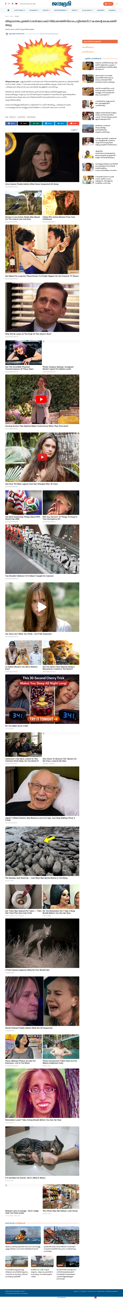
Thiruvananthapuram (51, 34)
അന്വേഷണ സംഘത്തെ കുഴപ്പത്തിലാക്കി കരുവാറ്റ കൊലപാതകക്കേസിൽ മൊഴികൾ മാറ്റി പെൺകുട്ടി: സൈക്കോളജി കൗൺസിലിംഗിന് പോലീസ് (105, 80)
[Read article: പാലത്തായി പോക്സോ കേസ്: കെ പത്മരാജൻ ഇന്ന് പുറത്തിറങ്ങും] (88, 104)
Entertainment (60, 10)
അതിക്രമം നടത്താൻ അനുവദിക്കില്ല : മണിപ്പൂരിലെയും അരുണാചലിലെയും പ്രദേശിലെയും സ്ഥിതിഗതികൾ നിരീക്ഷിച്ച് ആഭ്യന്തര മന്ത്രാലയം (106, 130)
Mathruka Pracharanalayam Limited (15, 1291)
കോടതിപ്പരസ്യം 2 (88, 52)
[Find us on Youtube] (16, 4)
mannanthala (31, 117)
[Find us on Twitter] (12, 4)
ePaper (109, 4)
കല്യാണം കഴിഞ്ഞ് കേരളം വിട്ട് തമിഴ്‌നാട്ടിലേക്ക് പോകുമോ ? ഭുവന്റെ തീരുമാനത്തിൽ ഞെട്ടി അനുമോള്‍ (106, 66)
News (11, 16)
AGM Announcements (112, 1291)
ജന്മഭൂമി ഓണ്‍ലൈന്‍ (16, 34)
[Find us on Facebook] (5, 4)
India (8, 1265)
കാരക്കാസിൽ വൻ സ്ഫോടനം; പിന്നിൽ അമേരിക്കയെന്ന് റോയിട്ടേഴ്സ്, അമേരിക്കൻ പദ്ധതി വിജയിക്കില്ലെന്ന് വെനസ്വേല (66, 1274)
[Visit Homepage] (61, 4)
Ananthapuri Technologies (21, 1293)
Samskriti (100, 10)
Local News (86, 10)
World (9, 1242)
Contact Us (84, 1291)
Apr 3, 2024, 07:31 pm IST (32, 34)
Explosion (13, 117)
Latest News (18, 10)
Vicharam (33, 10)
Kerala (17, 16)
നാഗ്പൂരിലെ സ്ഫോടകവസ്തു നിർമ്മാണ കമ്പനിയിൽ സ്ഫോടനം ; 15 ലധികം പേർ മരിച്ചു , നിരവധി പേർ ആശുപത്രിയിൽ (16, 1273)
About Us (76, 1291)
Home (6, 16)
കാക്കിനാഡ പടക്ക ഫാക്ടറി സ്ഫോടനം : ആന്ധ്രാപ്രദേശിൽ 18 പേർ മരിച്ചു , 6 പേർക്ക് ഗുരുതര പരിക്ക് (42, 1273)
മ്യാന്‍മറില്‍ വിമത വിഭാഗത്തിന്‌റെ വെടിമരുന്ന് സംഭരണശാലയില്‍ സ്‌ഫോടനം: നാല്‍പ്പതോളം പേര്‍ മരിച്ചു (60, 1249)
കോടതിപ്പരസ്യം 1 (88, 47)
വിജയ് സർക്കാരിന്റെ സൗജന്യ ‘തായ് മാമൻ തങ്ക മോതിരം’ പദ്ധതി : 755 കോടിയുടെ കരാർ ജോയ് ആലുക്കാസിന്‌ (106, 116)
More (74, 10)
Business (112, 10)
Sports (45, 10)
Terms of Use (91, 1291)
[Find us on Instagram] (9, 4)
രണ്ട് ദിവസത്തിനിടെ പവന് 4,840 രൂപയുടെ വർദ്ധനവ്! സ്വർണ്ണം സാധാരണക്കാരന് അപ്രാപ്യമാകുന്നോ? (104, 91)
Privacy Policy (100, 1291)
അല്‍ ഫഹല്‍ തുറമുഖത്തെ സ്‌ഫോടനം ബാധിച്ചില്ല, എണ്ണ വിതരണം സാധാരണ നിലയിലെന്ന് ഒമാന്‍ (22, 1248)
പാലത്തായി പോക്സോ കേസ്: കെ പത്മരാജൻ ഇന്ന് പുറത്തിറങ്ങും (105, 103)
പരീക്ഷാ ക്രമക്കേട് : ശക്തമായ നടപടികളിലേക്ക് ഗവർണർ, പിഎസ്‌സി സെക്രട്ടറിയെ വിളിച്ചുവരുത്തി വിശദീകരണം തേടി (106, 142)
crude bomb (21, 117)
